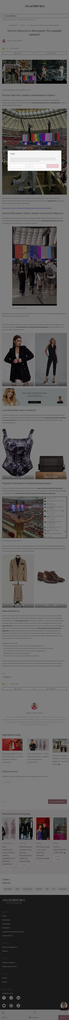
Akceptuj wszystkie (52, 166)
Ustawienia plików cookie (17, 166)
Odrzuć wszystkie (39, 166)
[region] (34, 160)
